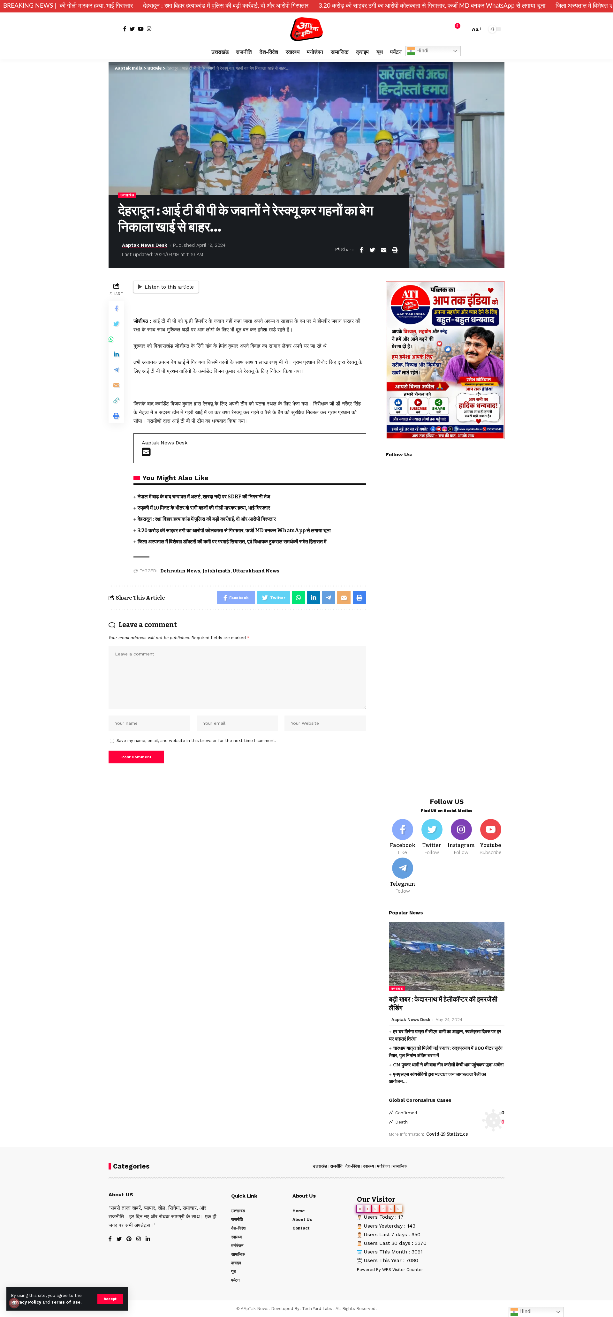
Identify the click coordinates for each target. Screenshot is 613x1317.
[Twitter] (132, 28)
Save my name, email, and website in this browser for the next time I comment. (196, 740)
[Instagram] (149, 28)
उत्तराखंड (127, 195)
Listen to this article (169, 287)
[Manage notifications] (14, 1303)
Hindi (421, 50)
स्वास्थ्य (368, 1166)
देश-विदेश (352, 1166)
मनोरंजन (383, 1166)
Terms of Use (65, 1302)
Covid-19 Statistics (447, 1134)
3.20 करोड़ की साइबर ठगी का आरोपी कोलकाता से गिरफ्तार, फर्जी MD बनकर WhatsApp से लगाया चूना (359, 6)
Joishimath (216, 571)
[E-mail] (146, 454)
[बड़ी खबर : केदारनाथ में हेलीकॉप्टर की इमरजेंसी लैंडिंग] (446, 956)
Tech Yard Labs (317, 1308)
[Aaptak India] (306, 29)
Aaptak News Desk (144, 245)
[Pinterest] (129, 1239)
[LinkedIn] (148, 1239)
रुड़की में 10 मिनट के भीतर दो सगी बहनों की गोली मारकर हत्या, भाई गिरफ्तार (204, 508)
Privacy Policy (26, 1302)
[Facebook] (125, 28)
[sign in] (114, 29)
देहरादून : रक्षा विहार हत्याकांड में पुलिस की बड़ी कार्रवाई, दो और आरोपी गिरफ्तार (153, 6)
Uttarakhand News (256, 571)
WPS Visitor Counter (402, 1269)
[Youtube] (490, 837)
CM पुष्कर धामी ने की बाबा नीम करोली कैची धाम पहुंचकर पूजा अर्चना (448, 1065)
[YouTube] (140, 28)
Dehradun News (180, 571)
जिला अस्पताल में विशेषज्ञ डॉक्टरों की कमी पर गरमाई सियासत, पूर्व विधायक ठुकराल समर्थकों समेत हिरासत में (232, 542)
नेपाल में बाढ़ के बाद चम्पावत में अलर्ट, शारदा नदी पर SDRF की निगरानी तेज (204, 497)
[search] (464, 29)
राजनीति (336, 1166)
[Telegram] (403, 876)
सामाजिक (400, 1166)
